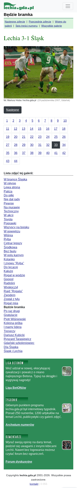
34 (64, 144)
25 (56, 136)
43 (7, 161)
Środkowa (10, 247)
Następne (12, 109)
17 (55, 128)
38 (31, 153)
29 (23, 144)
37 (23, 153)
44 (15, 161)
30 (31, 144)
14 (31, 128)
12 (15, 128)
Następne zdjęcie (15, 21)
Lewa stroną (12, 187)
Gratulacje (10, 315)
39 (39, 153)
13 (23, 128)
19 (7, 136)
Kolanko (9, 259)
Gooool (8, 279)
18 (63, 128)
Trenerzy (9, 331)
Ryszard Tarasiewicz (17, 339)
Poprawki (10, 223)
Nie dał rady (12, 199)
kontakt (34, 483)
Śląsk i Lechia (13, 351)
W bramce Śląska (15, 179)
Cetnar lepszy (13, 243)
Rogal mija (11, 303)
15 (39, 128)
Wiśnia (8, 235)
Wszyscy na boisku (16, 227)
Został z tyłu (12, 299)
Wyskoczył (11, 287)
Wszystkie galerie (51, 25)
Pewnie (9, 203)
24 (48, 136)
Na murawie (12, 207)
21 (23, 136)
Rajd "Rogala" (13, 291)
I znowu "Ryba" (14, 263)
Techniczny (11, 211)
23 (39, 136)
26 (64, 136)
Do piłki (9, 195)
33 (56, 144)
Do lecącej (11, 267)
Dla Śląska (11, 347)
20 (15, 136)
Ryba (7, 239)
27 (7, 144)
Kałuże (8, 271)
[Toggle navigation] (68, 6)
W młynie (10, 183)
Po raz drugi (12, 311)
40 (48, 153)
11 (7, 128)
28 (15, 144)
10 (65, 120)
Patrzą (8, 191)
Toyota (8, 219)
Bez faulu (10, 251)
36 (15, 153)
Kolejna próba (13, 323)
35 (7, 153)
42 (64, 153)
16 (47, 128)
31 (39, 144)
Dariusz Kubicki (14, 335)
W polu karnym (14, 255)
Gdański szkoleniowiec (19, 343)
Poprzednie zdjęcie (40, 21)
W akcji (8, 215)
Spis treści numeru (27, 25)
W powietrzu (12, 231)
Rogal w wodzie (14, 275)
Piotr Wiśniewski (15, 319)
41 (56, 153)
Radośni (9, 283)
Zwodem (9, 295)
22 (31, 136)
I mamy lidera (12, 327)
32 (48, 144)
